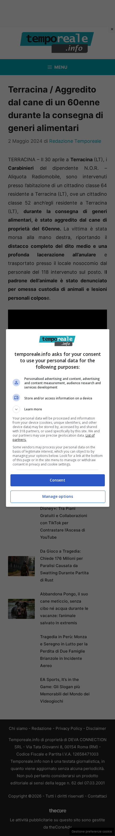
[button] (58, 409)
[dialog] (57, 418)
